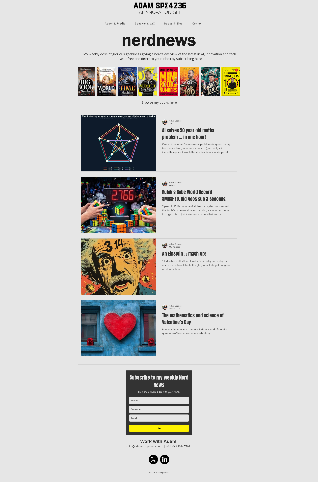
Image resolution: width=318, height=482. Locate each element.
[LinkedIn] (164, 459)
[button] (214, 22)
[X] (153, 459)
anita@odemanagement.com (144, 446)
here (198, 58)
